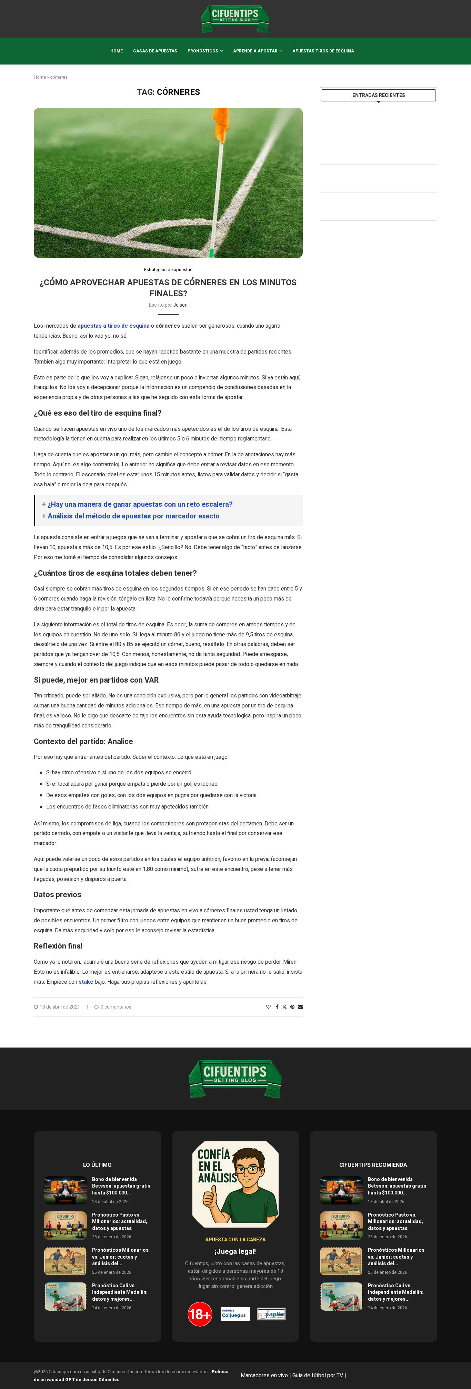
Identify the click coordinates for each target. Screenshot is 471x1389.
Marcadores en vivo (264, 1375)
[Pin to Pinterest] (292, 1007)
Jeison (180, 305)
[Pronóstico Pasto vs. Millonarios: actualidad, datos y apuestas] (65, 1225)
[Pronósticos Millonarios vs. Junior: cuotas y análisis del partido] (65, 1261)
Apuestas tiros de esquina (323, 51)
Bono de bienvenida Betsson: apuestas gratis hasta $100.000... (121, 1186)
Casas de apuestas (155, 51)
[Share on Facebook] (277, 1007)
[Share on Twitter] (284, 1007)
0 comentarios (116, 1007)
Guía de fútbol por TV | (320, 1375)
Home (116, 51)
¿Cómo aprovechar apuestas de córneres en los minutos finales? (168, 288)
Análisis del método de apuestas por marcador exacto (134, 516)
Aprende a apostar (255, 51)
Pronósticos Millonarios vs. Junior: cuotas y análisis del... (120, 1257)
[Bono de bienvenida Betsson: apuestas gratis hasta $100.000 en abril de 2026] (65, 1190)
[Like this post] (268, 1007)
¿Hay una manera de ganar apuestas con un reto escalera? (140, 504)
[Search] (433, 18)
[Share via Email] (300, 1007)
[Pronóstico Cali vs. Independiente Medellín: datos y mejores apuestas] (65, 1296)
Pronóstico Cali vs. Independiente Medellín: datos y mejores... (120, 1292)
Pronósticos (203, 51)
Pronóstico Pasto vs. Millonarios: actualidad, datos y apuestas (119, 1221)
